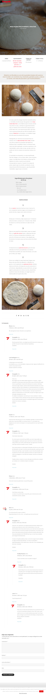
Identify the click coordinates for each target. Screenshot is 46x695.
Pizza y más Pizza (23, 28)
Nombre (4, 655)
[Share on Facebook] (16, 315)
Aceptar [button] (41, 691)
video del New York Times (24, 140)
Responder (11, 334)
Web (3, 668)
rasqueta (15, 62)
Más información (23, 693)
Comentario (5, 641)
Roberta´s (16, 133)
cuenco (14, 208)
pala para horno (28, 264)
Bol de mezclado (17, 60)
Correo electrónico (6, 662)
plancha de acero (23, 247)
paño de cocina (17, 66)
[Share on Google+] (21, 315)
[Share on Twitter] (18, 315)
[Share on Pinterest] (28, 315)
